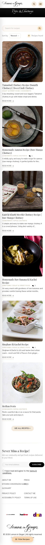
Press (27, 480)
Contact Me (29, 493)
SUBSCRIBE (36, 464)
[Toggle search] (34, 4)
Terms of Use (30, 498)
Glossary (6, 488)
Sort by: (5, 36)
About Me (6, 480)
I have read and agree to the (19, 472)
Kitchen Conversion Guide (14, 484)
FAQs (26, 484)
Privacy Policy (9, 493)
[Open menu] (40, 4)
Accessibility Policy (11, 498)
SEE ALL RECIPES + (22, 428)
